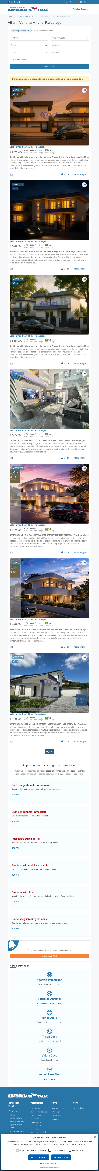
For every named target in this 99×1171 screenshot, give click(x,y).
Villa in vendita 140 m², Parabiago (28, 524)
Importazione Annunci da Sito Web (38, 1130)
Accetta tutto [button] (38, 1157)
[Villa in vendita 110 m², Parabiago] (49, 588)
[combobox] (44, 17)
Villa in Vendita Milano (25, 17)
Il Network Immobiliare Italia (15, 1116)
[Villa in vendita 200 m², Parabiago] (49, 399)
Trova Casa (56, 1116)
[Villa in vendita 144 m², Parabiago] (49, 305)
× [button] (95, 1137)
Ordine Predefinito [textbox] (20, 59)
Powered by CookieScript (49, 1168)
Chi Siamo (13, 1111)
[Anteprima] (55, 174)
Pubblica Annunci (80, 9)
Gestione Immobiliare (39, 1112)
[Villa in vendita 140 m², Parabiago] (49, 494)
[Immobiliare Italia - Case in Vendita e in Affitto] (28, 8)
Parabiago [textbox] (44, 17)
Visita (66, 174)
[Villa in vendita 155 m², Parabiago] (49, 115)
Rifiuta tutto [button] (61, 1157)
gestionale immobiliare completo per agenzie (65, 771)
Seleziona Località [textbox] (63, 17)
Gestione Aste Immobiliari (36, 1117)
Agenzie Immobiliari (59, 1108)
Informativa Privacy (16, 1131)
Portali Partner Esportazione (36, 1123)
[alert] (49, 1152)
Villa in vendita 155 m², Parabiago (28, 146)
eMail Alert (56, 1112)
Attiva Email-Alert (49, 956)
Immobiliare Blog (80, 1108)
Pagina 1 (49, 751)
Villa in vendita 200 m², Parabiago (28, 430)
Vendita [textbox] (15, 38)
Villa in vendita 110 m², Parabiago (28, 619)
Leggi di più (81, 1144)
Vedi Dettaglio (80, 174)
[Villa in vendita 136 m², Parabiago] (49, 210)
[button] (17, 1150)
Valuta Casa (56, 1119)
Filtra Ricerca (49, 67)
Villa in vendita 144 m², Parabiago (28, 335)
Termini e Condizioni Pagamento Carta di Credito (16, 1125)
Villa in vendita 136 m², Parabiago (28, 241)
